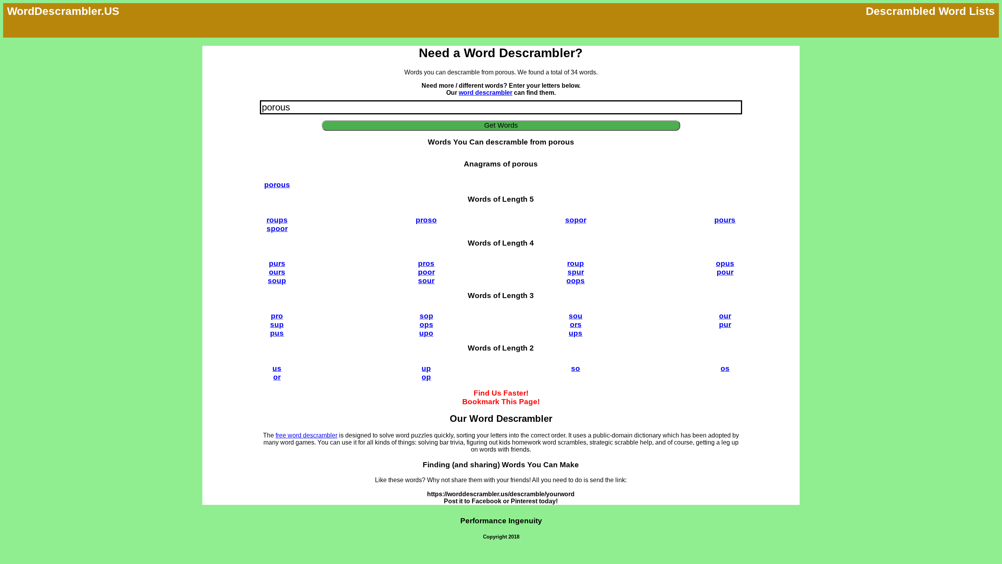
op (426, 377)
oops (575, 281)
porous (277, 185)
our (725, 316)
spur (576, 272)
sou (575, 316)
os (725, 368)
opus (725, 263)
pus (277, 333)
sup (277, 324)
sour (426, 281)
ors (576, 324)
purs (277, 263)
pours (724, 220)
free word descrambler (306, 435)
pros (426, 263)
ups (575, 333)
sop (426, 316)
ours (277, 272)
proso (426, 220)
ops (426, 324)
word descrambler (485, 92)
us (276, 368)
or (277, 377)
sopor (575, 220)
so (575, 368)
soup (277, 281)
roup (575, 263)
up (426, 368)
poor (426, 272)
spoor (277, 228)
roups (277, 220)
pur (725, 324)
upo (426, 333)
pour (725, 272)
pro (277, 316)
